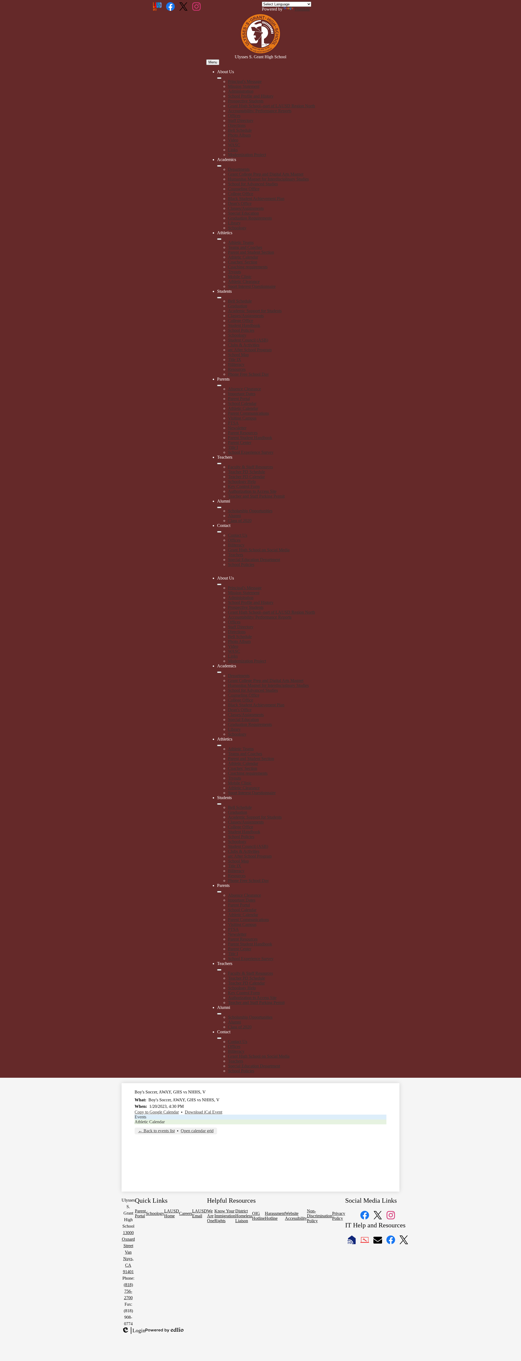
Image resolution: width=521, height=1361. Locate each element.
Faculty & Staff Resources (250, 467)
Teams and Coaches (245, 247)
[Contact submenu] (219, 532)
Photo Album (239, 135)
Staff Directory (240, 120)
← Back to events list (156, 1130)
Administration (240, 91)
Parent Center (239, 442)
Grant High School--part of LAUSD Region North (271, 106)
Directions (237, 125)
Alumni (234, 515)
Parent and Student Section (251, 252)
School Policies (241, 330)
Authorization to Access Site (252, 491)
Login (133, 1330)
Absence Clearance (244, 389)
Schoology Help (242, 481)
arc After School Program (250, 350)
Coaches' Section (242, 262)
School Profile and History (251, 96)
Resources (237, 369)
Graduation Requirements (250, 218)
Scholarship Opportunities (250, 511)
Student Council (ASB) (248, 340)
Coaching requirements (248, 267)
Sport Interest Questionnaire (252, 286)
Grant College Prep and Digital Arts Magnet (265, 174)
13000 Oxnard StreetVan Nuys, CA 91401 (128, 1252)
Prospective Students (245, 101)
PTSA (233, 423)
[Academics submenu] (219, 166)
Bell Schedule (240, 130)
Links (233, 149)
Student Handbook (244, 325)
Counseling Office (243, 188)
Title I (233, 447)
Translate (302, 9)
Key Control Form (244, 486)
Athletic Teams (241, 242)
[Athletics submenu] (219, 239)
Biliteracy (236, 364)
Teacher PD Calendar (246, 476)
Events (140, 1117)
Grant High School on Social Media (259, 550)
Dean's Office (240, 203)
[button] (219, 584)
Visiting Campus (242, 418)
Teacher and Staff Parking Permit (256, 496)
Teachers (235, 554)
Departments (239, 169)
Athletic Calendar (243, 257)
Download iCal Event (203, 1112)
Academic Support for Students (255, 310)
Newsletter (237, 428)
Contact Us (237, 535)
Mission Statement (243, 86)
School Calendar (242, 403)
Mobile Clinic (240, 276)
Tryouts (234, 271)
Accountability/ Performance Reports (259, 110)
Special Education (243, 213)
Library (234, 223)
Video (233, 140)
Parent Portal (239, 398)
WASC (234, 145)
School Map (238, 354)
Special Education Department (254, 559)
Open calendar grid (197, 1130)
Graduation (237, 306)
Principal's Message (245, 81)
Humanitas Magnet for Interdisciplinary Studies (268, 179)
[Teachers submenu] (219, 463)
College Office (240, 193)
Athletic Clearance (244, 281)
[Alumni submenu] (219, 507)
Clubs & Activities (243, 345)
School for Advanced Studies (253, 184)
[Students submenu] (219, 297)
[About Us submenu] (219, 78)
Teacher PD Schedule (246, 471)
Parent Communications (248, 413)
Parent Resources (243, 432)
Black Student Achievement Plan (256, 198)
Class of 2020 (240, 520)
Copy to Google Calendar (157, 1112)
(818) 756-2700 (128, 1291)
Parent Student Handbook (250, 437)
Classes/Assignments (246, 208)
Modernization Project (247, 154)
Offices (234, 115)
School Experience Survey (251, 452)
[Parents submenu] (219, 385)
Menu (212, 62)
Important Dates (241, 393)
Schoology (237, 228)
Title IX (234, 359)
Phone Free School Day (248, 374)
